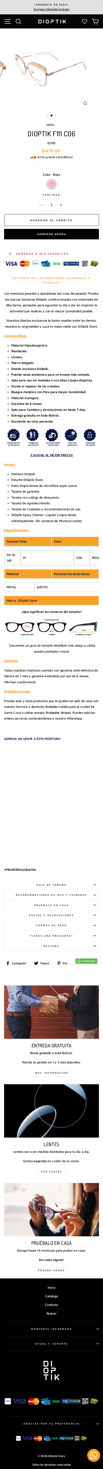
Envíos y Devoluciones (51, 915)
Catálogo (51, 1296)
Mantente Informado (51, 1328)
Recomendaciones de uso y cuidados (51, 894)
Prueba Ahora (51, 1270)
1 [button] (48, 116)
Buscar (52, 1313)
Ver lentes (51, 1171)
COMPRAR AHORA (51, 234)
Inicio (50, 125)
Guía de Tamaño (51, 884)
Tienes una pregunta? (51, 935)
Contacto (51, 1305)
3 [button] (56, 116)
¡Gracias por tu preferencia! (51, 1423)
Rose (51, 184)
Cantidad (51, 194)
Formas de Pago (51, 925)
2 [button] (52, 116)
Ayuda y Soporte (51, 1343)
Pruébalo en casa (51, 905)
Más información (51, 1072)
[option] (51, 7)
